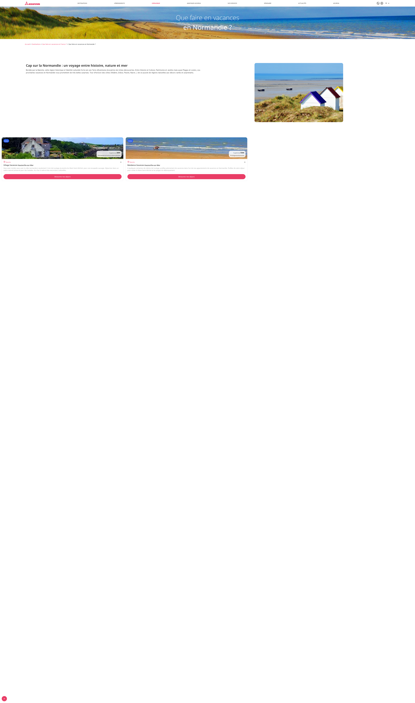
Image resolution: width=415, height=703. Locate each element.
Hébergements (119, 3)
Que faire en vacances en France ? (54, 44)
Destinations (82, 3)
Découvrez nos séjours (62, 177)
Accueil (27, 44)
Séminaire (267, 3)
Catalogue (156, 3)
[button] (387, 3)
